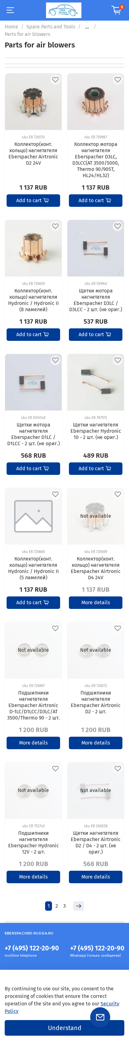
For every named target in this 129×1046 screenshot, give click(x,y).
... (87, 27)
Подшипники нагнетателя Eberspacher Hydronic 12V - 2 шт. (33, 842)
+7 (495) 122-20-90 (32, 948)
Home (11, 27)
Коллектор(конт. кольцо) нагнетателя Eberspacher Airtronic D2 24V (33, 153)
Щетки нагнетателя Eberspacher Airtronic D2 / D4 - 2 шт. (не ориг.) (96, 842)
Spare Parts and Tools (50, 27)
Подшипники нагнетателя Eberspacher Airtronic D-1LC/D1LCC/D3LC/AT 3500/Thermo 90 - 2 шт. (33, 705)
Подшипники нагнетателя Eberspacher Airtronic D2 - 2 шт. (96, 702)
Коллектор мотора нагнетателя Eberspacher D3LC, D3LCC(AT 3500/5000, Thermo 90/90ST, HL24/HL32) (95, 159)
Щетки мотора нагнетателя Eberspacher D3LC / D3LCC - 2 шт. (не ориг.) (95, 300)
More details (95, 602)
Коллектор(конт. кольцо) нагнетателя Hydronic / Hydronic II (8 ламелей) (33, 300)
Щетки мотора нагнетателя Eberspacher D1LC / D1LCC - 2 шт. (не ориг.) (33, 434)
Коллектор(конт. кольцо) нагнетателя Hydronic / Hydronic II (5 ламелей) (33, 568)
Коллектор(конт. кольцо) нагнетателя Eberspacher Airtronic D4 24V (96, 568)
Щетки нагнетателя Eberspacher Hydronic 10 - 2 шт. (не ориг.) (95, 431)
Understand (64, 1028)
